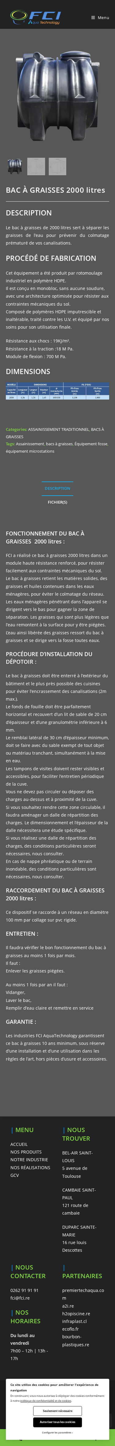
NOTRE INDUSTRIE (29, 1159)
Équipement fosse (91, 444)
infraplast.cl (74, 1321)
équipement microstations (30, 451)
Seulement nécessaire (57, 1411)
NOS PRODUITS (26, 1152)
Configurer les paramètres (56, 1432)
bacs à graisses (59, 444)
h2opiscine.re (76, 1313)
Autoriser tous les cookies (57, 1422)
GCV (14, 1175)
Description (57, 488)
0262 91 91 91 (24, 1290)
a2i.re (68, 1306)
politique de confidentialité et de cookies (45, 1400)
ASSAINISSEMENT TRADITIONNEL (58, 429)
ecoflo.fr (70, 1329)
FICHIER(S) (57, 502)
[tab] (57, 489)
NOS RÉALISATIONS (30, 1167)
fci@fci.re (20, 1298)
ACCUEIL (19, 1144)
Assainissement (30, 444)
